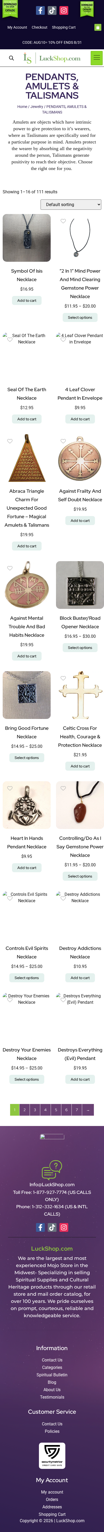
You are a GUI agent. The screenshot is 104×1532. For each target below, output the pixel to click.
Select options (80, 317)
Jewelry (36, 106)
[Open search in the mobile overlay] (11, 58)
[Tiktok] (52, 10)
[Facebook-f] (40, 10)
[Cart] (97, 27)
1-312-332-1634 (48, 1207)
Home (22, 106)
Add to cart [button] (26, 300)
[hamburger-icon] (97, 58)
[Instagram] (63, 10)
